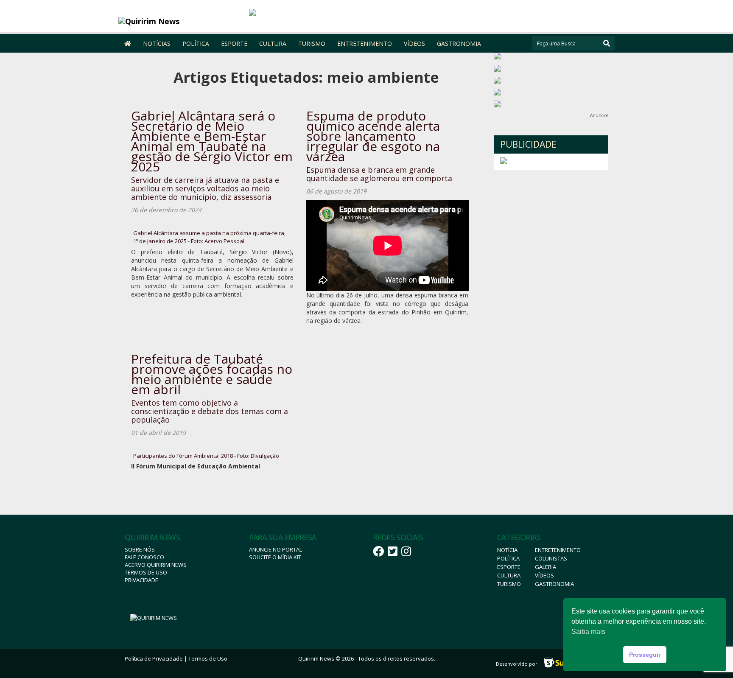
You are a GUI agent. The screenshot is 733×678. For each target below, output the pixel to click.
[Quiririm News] (180, 21)
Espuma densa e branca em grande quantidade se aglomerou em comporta (379, 174)
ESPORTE (234, 43)
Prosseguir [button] (644, 654)
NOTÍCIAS (157, 43)
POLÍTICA (195, 43)
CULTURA (272, 43)
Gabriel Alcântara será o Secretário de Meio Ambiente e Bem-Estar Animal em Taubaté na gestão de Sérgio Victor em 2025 (212, 141)
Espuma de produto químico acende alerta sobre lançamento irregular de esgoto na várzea (373, 136)
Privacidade (141, 580)
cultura (508, 575)
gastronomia (554, 584)
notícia (507, 550)
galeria (545, 567)
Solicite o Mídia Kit (275, 557)
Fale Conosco (144, 557)
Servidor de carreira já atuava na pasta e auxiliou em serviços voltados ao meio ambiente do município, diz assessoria (205, 188)
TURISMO (311, 43)
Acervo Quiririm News (156, 565)
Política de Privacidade (154, 658)
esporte (508, 567)
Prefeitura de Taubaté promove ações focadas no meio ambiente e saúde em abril (211, 374)
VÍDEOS (414, 43)
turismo (509, 584)
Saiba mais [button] (588, 631)
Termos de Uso (146, 572)
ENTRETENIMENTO (364, 43)
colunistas (551, 558)
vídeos (544, 575)
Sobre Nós (140, 549)
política (508, 558)
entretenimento (558, 550)
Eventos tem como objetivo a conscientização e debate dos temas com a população (209, 411)
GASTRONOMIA (459, 43)
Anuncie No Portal (275, 549)
